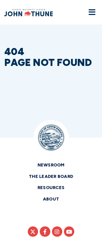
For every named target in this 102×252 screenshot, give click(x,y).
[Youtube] (69, 231)
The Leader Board (51, 176)
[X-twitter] (33, 231)
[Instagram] (57, 231)
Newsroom (51, 165)
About (51, 199)
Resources (51, 187)
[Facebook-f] (45, 231)
